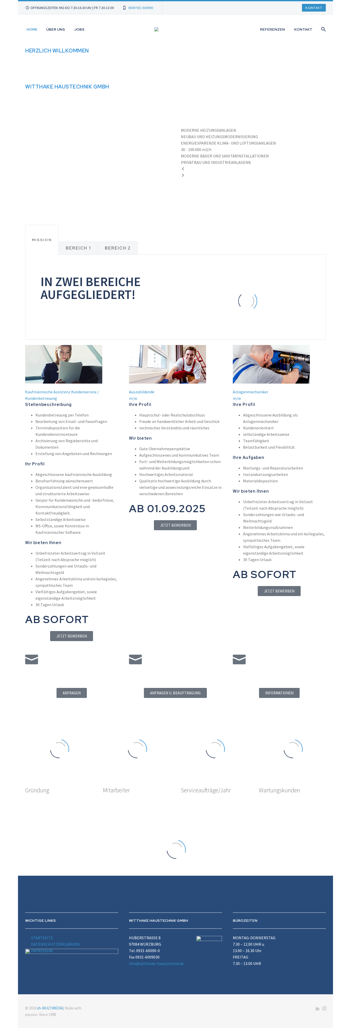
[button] (71, 395)
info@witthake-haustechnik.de (156, 963)
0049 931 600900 (140, 7)
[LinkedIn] (318, 1008)
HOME (32, 29)
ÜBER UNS (55, 29)
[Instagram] (324, 1008)
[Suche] (323, 29)
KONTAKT (303, 29)
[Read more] (175, 110)
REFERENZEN (272, 29)
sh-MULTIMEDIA (50, 1008)
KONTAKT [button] (314, 7)
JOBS (79, 29)
